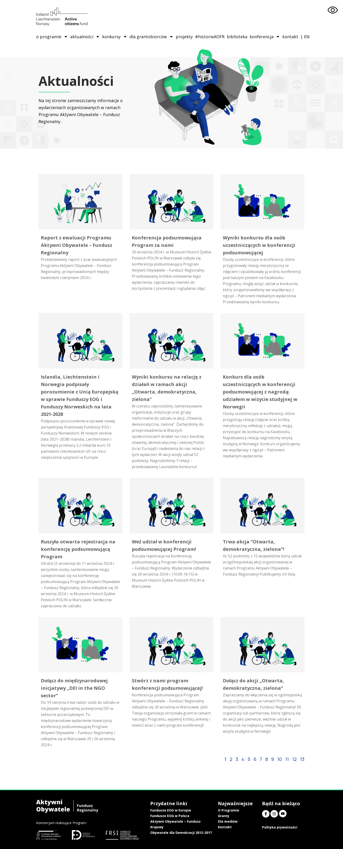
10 (279, 759)
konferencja (261, 36)
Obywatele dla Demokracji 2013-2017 (181, 832)
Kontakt (225, 827)
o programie (48, 36)
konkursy (111, 36)
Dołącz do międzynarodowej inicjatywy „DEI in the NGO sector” (74, 688)
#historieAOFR (209, 36)
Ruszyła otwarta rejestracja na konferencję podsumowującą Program (78, 549)
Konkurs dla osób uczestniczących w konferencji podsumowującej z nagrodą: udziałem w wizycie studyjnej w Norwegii (260, 392)
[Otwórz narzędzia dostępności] (332, 10)
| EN (305, 36)
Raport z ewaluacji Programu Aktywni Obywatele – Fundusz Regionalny (76, 245)
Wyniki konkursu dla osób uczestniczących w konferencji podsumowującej (259, 245)
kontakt (290, 36)
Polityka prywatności (279, 827)
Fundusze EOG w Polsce (169, 816)
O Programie (228, 810)
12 (294, 759)
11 (287, 759)
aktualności (81, 36)
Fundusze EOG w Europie (170, 810)
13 (302, 759)
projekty (184, 36)
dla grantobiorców (148, 36)
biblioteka (237, 36)
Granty (223, 816)
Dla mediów (228, 821)
